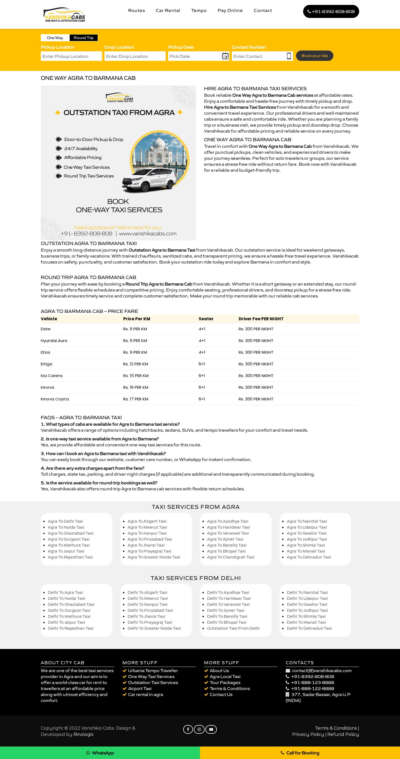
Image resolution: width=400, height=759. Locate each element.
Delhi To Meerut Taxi (148, 598)
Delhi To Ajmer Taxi (225, 610)
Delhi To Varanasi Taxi (228, 604)
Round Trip (84, 37)
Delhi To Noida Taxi (66, 598)
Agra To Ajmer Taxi (225, 539)
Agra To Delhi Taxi (65, 521)
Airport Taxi (140, 688)
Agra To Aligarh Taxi (147, 521)
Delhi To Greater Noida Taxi (154, 628)
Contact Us (221, 694)
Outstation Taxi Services (153, 682)
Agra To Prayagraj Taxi (149, 551)
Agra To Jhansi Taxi (146, 545)
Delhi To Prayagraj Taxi (150, 622)
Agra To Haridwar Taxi (228, 527)
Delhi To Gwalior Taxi (307, 604)
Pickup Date (181, 47)
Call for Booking (303, 752)
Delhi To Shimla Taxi (306, 616)
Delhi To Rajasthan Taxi (71, 628)
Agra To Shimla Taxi (306, 545)
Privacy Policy (308, 734)
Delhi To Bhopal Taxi (227, 622)
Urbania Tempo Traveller (153, 670)
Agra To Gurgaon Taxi (69, 539)
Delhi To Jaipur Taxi (66, 622)
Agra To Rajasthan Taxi (70, 557)
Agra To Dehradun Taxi (309, 557)
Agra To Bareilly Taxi (227, 545)
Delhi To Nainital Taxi (307, 592)
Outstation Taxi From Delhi (233, 628)
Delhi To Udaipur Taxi (307, 598)
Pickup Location (57, 47)
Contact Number (249, 47)
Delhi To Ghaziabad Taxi (71, 604)
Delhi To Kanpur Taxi (148, 604)
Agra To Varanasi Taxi (228, 533)
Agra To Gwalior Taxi (307, 533)
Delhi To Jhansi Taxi (146, 616)
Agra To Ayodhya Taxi (227, 521)
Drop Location (119, 47)
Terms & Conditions (230, 688)
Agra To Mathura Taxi (69, 545)
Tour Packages (225, 682)
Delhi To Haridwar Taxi (229, 598)
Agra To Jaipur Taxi (66, 551)
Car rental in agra (145, 694)
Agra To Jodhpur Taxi (307, 539)
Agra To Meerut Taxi (147, 527)
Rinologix (83, 734)
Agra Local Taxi (225, 676)
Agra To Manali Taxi (306, 551)
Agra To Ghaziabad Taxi (71, 533)
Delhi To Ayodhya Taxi (228, 592)
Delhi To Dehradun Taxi (309, 628)
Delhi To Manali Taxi (306, 622)
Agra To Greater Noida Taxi (154, 557)
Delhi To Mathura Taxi (69, 616)
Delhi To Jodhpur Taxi (307, 610)
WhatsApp (103, 752)
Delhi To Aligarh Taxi (147, 592)
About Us (219, 670)
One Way (55, 37)
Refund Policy (343, 734)
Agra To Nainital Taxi (307, 521)
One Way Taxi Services (151, 676)
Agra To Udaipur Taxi (307, 527)
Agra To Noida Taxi (66, 527)
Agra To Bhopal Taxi (226, 551)
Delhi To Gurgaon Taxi (69, 610)
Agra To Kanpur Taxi (147, 533)
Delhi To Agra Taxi (65, 592)
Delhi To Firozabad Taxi (150, 610)
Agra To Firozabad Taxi (150, 539)
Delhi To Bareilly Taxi (227, 616)
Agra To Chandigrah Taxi (230, 557)
